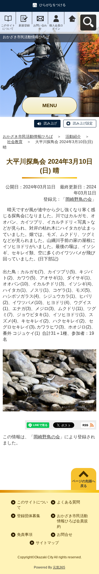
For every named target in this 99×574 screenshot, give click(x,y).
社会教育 (15, 142)
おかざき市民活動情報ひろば (28, 136)
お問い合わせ (40, 27)
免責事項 (24, 534)
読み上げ (50, 123)
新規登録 (24, 25)
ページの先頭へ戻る (83, 483)
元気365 (59, 567)
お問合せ (64, 534)
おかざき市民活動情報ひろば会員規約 (72, 521)
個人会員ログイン (56, 27)
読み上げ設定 (83, 123)
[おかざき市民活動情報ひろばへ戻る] (72, 18)
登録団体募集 (28, 516)
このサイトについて (8, 27)
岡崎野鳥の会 (78, 199)
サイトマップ (47, 542)
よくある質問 (68, 502)
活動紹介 (73, 136)
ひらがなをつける (52, 5)
